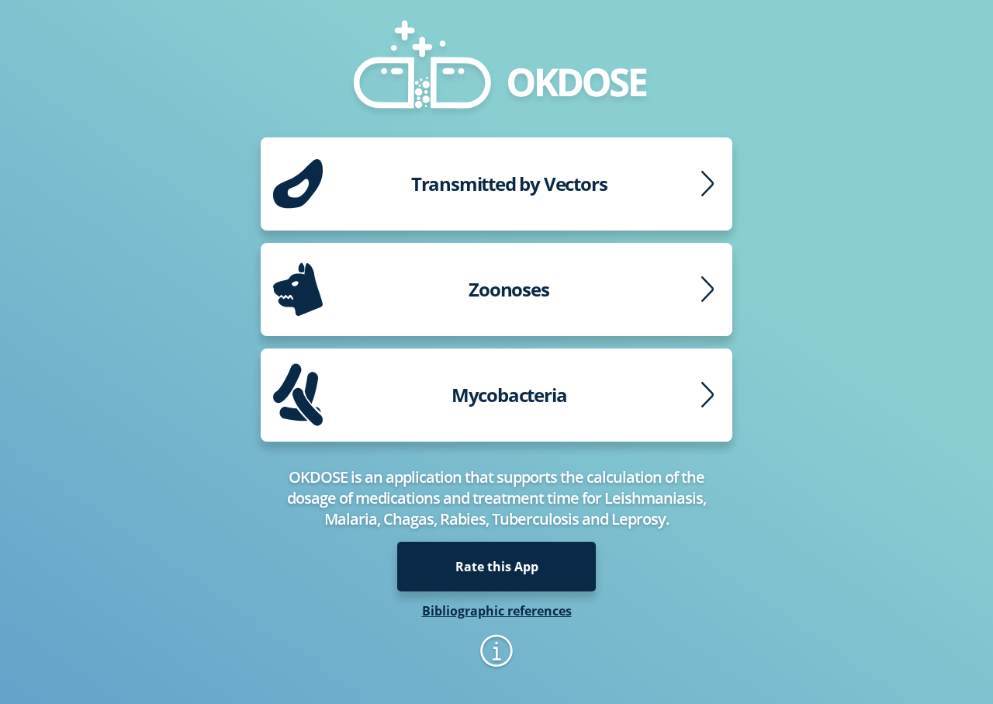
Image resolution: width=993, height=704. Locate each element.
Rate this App (496, 566)
